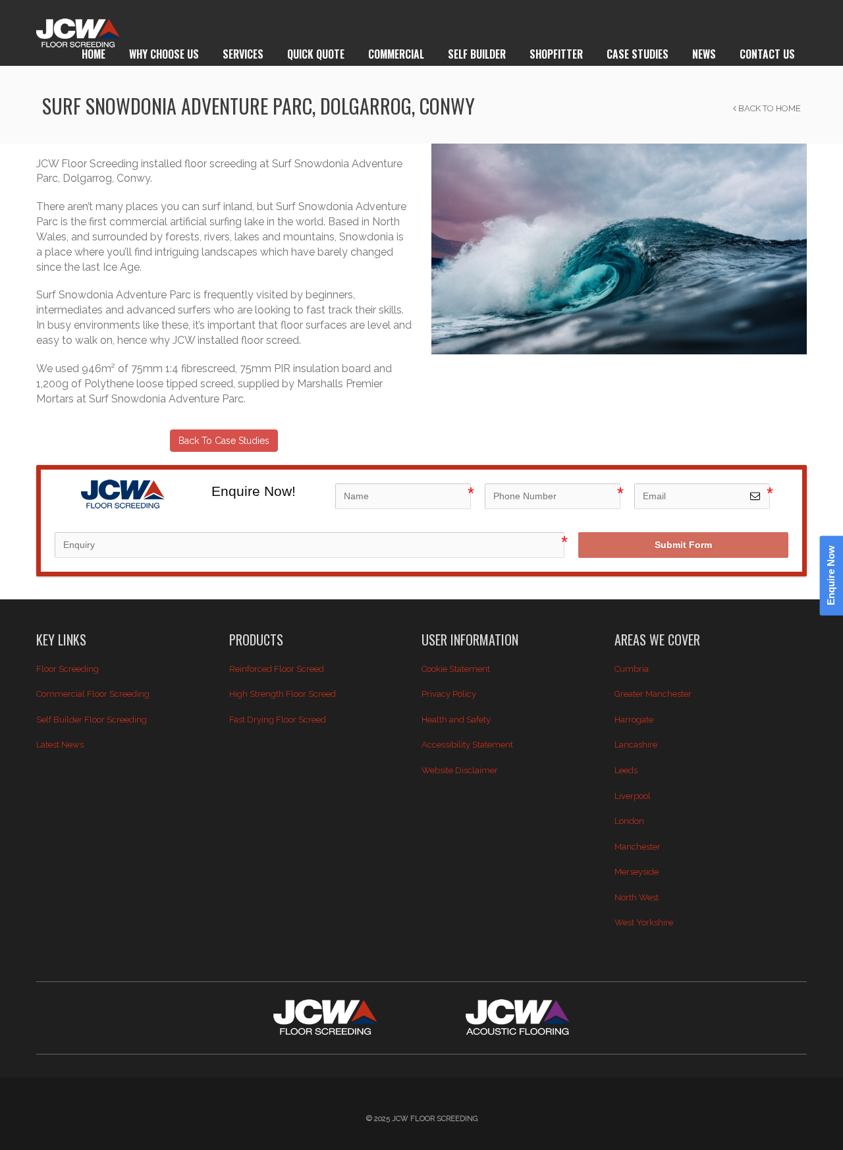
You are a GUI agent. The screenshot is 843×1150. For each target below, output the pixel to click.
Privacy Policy (449, 694)
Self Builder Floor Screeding (91, 720)
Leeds (626, 770)
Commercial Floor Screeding (93, 694)
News (704, 54)
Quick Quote (315, 54)
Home (93, 54)
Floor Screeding (67, 669)
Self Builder (477, 54)
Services (243, 54)
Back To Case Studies (223, 440)
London (629, 821)
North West (636, 897)
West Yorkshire (643, 922)
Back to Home (768, 108)
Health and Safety (456, 720)
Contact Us (767, 54)
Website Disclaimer (460, 770)
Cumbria (631, 669)
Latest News (60, 745)
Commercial (396, 54)
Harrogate (633, 720)
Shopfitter (556, 54)
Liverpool (632, 796)
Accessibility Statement (467, 745)
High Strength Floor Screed (282, 694)
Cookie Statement (456, 669)
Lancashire (635, 745)
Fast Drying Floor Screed (277, 720)
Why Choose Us (164, 54)
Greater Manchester (653, 694)
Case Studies (637, 54)
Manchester (637, 847)
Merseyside (636, 872)
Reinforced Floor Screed (276, 669)
